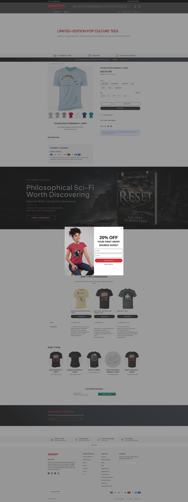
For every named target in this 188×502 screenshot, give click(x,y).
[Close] (121, 228)
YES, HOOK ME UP (109, 260)
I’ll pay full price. (108, 264)
